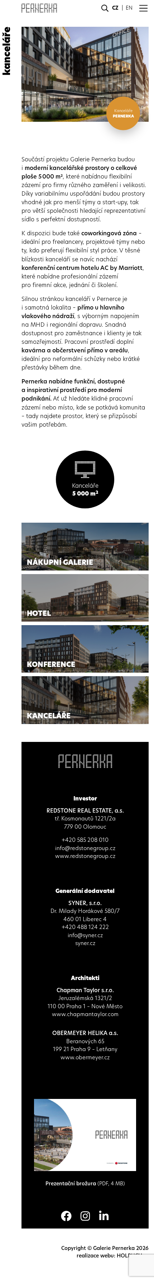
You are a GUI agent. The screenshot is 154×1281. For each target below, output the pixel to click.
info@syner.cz (85, 935)
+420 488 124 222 (85, 927)
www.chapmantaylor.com (85, 1014)
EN (129, 7)
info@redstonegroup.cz (85, 848)
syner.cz (85, 943)
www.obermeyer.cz (85, 1057)
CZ (115, 7)
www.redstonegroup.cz (85, 856)
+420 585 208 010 (85, 840)
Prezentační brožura (85, 1183)
